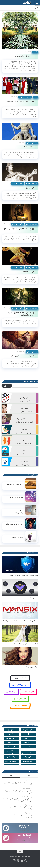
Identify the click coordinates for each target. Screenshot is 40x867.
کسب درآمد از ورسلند (31, 598)
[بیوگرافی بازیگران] (11, 694)
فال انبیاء (27, 746)
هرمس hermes (28, 271)
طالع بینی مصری (10, 746)
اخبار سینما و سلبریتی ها (20, 678)
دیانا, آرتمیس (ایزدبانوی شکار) (22, 356)
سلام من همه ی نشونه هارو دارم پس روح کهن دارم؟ (17, 792)
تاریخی (35, 52)
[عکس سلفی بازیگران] (20, 701)
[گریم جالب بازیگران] (28, 694)
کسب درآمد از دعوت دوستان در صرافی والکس (24, 575)
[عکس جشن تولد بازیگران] (20, 708)
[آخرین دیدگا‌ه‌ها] (11, 776)
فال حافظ (27, 742)
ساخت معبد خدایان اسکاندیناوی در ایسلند (20, 102)
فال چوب (27, 734)
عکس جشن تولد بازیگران (20, 705)
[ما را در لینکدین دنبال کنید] (18, 860)
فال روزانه (10, 742)
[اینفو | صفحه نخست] (25, 2)
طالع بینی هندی (27, 753)
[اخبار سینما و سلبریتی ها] (20, 680)
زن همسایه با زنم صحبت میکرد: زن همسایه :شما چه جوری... (17, 816)
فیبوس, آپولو (29, 187)
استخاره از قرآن (10, 738)
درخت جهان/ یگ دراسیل (24, 56)
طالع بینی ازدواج (27, 757)
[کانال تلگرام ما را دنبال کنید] (25, 860)
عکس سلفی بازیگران (20, 698)
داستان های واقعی (10, 761)
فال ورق (10, 730)
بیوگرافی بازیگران (11, 692)
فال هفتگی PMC (27, 730)
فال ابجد (27, 738)
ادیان (35, 97)
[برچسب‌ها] (29, 776)
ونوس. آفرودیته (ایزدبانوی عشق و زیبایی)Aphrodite (21, 313)
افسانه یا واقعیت (25, 97)
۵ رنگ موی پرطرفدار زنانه (30, 667)
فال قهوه (10, 734)
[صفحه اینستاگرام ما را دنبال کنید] (14, 860)
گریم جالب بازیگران (28, 692)
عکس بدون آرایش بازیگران (20, 685)
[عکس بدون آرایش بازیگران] (20, 687)
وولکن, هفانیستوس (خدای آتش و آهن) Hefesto (18, 229)
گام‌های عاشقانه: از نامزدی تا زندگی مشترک (25, 644)
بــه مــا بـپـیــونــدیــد (24, 830)
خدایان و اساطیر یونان (25, 147)
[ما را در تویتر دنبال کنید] (21, 860)
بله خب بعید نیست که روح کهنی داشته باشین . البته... (17, 784)
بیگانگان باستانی (32, 143)
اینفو (19, 856)
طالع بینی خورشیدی (11, 752)
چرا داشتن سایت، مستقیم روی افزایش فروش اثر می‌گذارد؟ (20, 621)
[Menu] (37, 2)
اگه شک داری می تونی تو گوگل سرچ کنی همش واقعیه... (17, 808)
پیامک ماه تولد (10, 757)
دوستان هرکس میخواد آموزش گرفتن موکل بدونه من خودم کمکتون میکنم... (17, 800)
